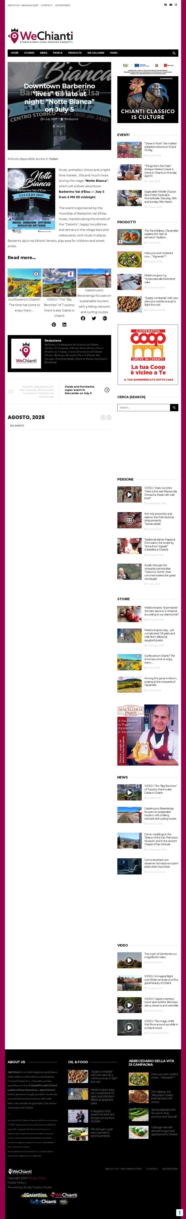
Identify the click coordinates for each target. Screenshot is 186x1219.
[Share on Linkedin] (64, 324)
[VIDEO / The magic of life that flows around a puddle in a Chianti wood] (129, 1028)
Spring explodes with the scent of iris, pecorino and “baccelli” (164, 1113)
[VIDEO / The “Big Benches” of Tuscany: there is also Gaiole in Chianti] (129, 792)
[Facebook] (165, 4)
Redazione (71, 119)
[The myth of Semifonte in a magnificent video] (129, 960)
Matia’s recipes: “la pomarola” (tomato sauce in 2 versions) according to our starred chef (161, 611)
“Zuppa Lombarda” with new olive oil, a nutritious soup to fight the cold (161, 301)
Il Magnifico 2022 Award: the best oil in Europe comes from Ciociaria (103, 1116)
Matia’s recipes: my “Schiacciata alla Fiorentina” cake (160, 279)
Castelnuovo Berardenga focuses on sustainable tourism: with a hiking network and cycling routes (160, 813)
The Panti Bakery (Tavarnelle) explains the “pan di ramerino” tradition (161, 234)
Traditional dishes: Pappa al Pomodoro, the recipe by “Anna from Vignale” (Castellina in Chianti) (159, 544)
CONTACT (46, 5)
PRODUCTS (75, 52)
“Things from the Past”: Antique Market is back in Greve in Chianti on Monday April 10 (160, 171)
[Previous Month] (103, 417)
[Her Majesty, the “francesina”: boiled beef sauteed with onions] (139, 1096)
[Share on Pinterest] (54, 324)
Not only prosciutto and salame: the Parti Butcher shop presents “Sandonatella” (159, 519)
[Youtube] (170, 4)
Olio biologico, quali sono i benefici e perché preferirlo (102, 1133)
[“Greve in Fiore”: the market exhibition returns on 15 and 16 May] (129, 150)
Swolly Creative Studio (38, 1187)
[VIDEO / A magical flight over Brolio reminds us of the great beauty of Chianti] (129, 983)
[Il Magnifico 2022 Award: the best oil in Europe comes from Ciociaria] (78, 1116)
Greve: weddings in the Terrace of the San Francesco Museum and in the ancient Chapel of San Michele (161, 839)
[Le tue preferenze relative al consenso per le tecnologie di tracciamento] (179, 1212)
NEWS (43, 52)
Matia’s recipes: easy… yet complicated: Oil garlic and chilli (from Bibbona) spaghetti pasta (159, 635)
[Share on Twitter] (94, 318)
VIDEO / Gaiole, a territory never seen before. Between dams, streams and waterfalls (161, 1002)
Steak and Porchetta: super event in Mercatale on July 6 (80, 390)
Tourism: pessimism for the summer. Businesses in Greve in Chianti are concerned (37, 391)
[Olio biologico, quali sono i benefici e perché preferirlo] (78, 1134)
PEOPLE (57, 52)
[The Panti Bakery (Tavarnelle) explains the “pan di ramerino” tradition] (129, 237)
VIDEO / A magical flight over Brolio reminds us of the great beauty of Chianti (161, 980)
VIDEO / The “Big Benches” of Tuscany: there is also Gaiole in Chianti (160, 789)
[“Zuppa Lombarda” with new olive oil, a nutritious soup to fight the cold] (129, 304)
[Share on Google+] (105, 318)
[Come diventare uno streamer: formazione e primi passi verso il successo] (129, 866)
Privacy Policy (37, 1178)
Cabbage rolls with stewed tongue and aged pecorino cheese (164, 1131)
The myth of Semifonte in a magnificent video (160, 955)
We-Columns (95, 52)
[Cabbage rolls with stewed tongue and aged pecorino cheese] (139, 1132)
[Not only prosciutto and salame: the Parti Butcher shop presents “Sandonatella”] (129, 520)
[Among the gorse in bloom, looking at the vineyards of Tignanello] (129, 685)
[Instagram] (176, 4)
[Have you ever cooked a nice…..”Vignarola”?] (129, 259)
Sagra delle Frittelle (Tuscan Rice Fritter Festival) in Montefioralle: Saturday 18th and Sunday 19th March (160, 196)
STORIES (29, 52)
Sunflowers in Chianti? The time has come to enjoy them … (159, 659)
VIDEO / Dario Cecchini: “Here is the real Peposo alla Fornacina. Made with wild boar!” (160, 493)
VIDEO (114, 52)
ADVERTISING (62, 5)
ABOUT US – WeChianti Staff (23, 5)
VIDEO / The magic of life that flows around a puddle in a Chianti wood (161, 1025)
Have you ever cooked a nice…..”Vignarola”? (158, 254)
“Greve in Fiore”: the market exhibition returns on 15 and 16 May (160, 147)
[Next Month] (109, 417)
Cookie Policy (16, 1182)
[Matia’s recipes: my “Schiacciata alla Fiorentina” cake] (129, 282)
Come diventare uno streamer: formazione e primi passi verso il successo (161, 863)
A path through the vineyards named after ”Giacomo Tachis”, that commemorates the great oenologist (159, 572)
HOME (14, 52)
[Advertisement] (112, 18)
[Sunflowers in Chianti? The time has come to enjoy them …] (129, 662)
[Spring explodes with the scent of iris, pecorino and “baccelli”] (139, 1114)
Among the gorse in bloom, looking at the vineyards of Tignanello (160, 682)
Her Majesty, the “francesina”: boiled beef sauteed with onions (162, 1097)
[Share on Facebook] (83, 318)
